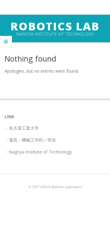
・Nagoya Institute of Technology (38, 152)
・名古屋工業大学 (22, 128)
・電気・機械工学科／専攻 (30, 140)
